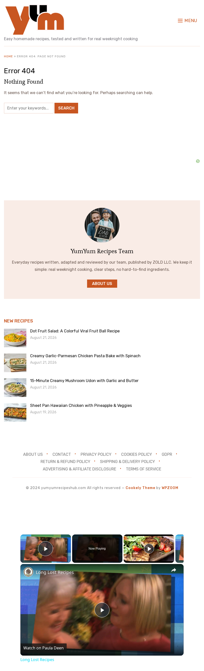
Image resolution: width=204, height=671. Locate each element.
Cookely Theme (140, 488)
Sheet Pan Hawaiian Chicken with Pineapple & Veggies (81, 405)
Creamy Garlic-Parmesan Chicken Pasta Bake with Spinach (85, 355)
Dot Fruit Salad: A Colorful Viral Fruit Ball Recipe (75, 331)
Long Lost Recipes (55, 572)
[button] (187, 20)
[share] (173, 569)
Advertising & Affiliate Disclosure (79, 469)
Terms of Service (143, 469)
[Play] (149, 549)
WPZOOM (170, 488)
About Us (33, 454)
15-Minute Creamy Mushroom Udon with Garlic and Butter (84, 380)
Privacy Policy (96, 454)
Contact (61, 454)
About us (102, 283)
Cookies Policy (136, 454)
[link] (28, 572)
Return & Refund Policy (65, 461)
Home (8, 56)
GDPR (167, 454)
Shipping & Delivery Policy (127, 461)
